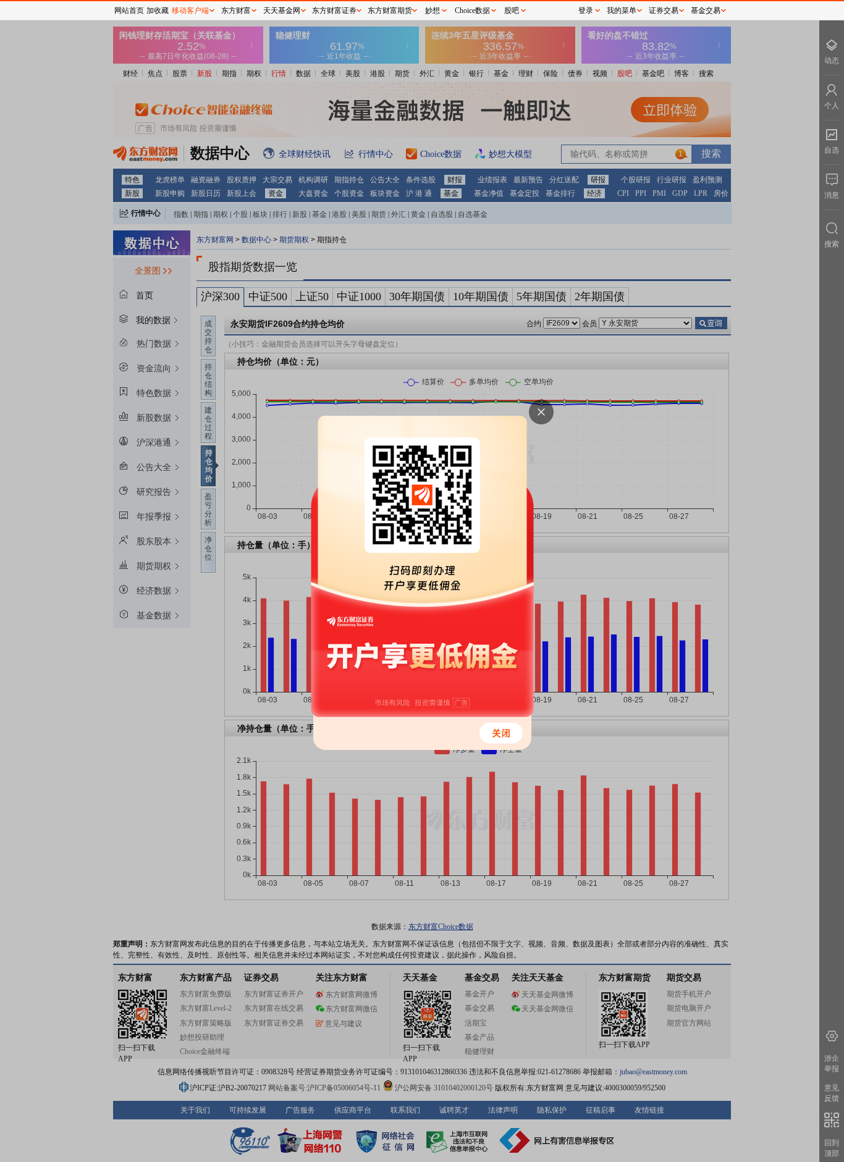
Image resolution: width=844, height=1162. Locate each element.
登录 (585, 10)
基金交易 (705, 10)
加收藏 (157, 10)
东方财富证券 (334, 10)
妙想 (432, 10)
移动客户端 (190, 10)
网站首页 (129, 10)
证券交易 (663, 10)
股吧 (511, 10)
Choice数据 (472, 10)
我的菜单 (621, 10)
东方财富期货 (390, 10)
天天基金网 (281, 10)
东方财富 (236, 10)
